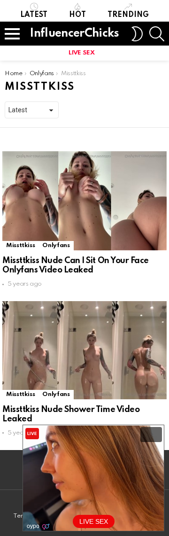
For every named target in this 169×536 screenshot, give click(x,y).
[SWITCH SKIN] (137, 34)
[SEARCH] (156, 34)
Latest (33, 15)
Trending (128, 15)
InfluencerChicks (74, 33)
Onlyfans (55, 245)
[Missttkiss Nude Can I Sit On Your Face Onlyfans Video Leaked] (84, 200)
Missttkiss (20, 245)
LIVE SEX (81, 53)
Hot (77, 15)
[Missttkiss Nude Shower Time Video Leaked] (84, 350)
